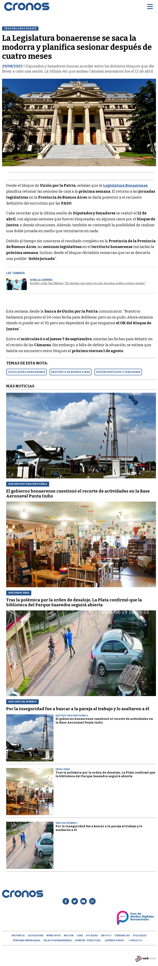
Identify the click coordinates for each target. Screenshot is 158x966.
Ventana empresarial (27, 940)
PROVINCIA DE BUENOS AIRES (70, 372)
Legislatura (36, 935)
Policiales (139, 935)
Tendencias (122, 935)
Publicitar (93, 940)
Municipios (53, 935)
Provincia (18, 935)
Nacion (68, 935)
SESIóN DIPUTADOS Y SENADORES (118, 372)
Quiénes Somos (114, 940)
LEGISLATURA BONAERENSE (26, 372)
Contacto (135, 940)
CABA (80, 935)
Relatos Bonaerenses (58, 940)
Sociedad (92, 935)
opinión (80, 940)
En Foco (106, 935)
